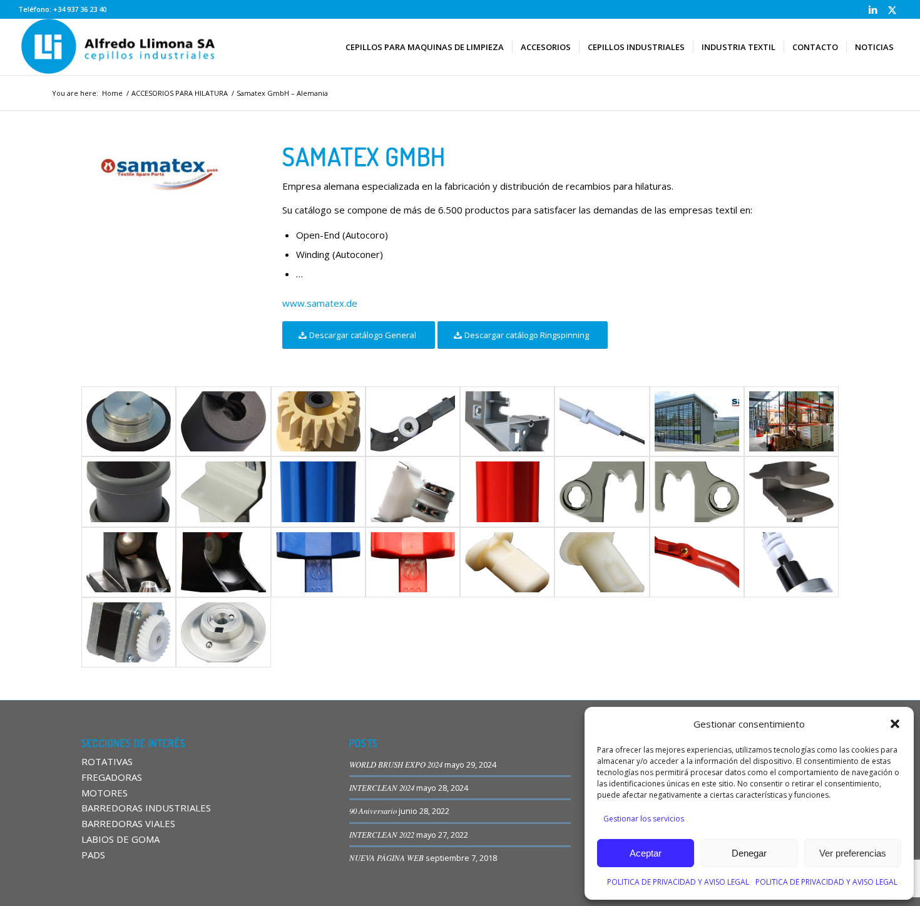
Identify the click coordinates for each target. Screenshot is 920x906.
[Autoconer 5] (128, 421)
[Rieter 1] (128, 491)
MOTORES (104, 792)
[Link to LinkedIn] (873, 9)
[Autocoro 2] (223, 421)
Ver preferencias (852, 853)
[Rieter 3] (318, 491)
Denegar (749, 853)
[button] (895, 724)
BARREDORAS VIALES (128, 823)
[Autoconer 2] (791, 562)
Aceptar (646, 853)
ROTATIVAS (107, 761)
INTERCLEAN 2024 (381, 787)
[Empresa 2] (791, 421)
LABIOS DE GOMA (120, 839)
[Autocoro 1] (223, 632)
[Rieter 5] (507, 491)
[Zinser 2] (128, 562)
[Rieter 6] (602, 491)
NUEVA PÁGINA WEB (386, 857)
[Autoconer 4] (128, 632)
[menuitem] (424, 47)
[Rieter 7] (697, 491)
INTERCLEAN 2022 (381, 834)
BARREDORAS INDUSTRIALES (146, 807)
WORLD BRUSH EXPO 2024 (395, 764)
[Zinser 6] (507, 562)
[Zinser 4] (318, 562)
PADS (93, 854)
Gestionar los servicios (643, 818)
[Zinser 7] (602, 562)
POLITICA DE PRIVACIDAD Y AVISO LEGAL (678, 882)
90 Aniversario (373, 810)
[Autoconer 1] (697, 562)
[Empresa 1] (697, 421)
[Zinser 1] (791, 491)
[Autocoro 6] (602, 421)
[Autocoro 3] (318, 421)
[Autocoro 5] (507, 421)
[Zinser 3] (223, 562)
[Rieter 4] (412, 491)
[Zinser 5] (412, 562)
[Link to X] (892, 9)
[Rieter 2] (223, 491)
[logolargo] (119, 47)
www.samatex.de (319, 303)
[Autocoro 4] (412, 421)
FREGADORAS (111, 777)
